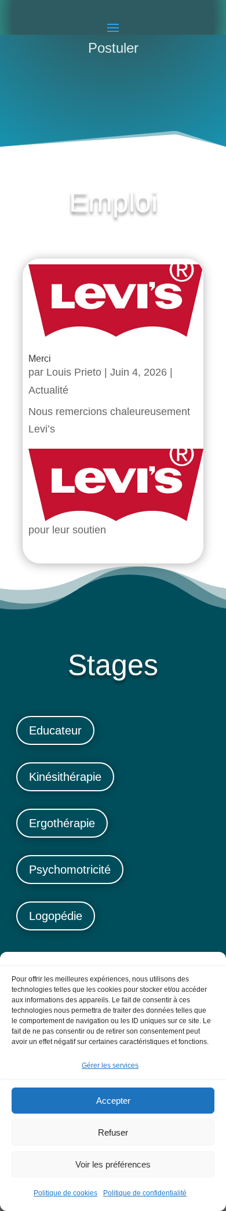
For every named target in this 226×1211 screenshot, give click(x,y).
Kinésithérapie (65, 776)
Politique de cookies (65, 1193)
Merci (39, 358)
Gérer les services (110, 1065)
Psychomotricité (70, 869)
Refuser (113, 1132)
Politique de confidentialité (145, 1193)
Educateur (55, 730)
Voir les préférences (113, 1164)
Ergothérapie (62, 823)
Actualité (48, 390)
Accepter (113, 1100)
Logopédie (55, 916)
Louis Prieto (73, 372)
